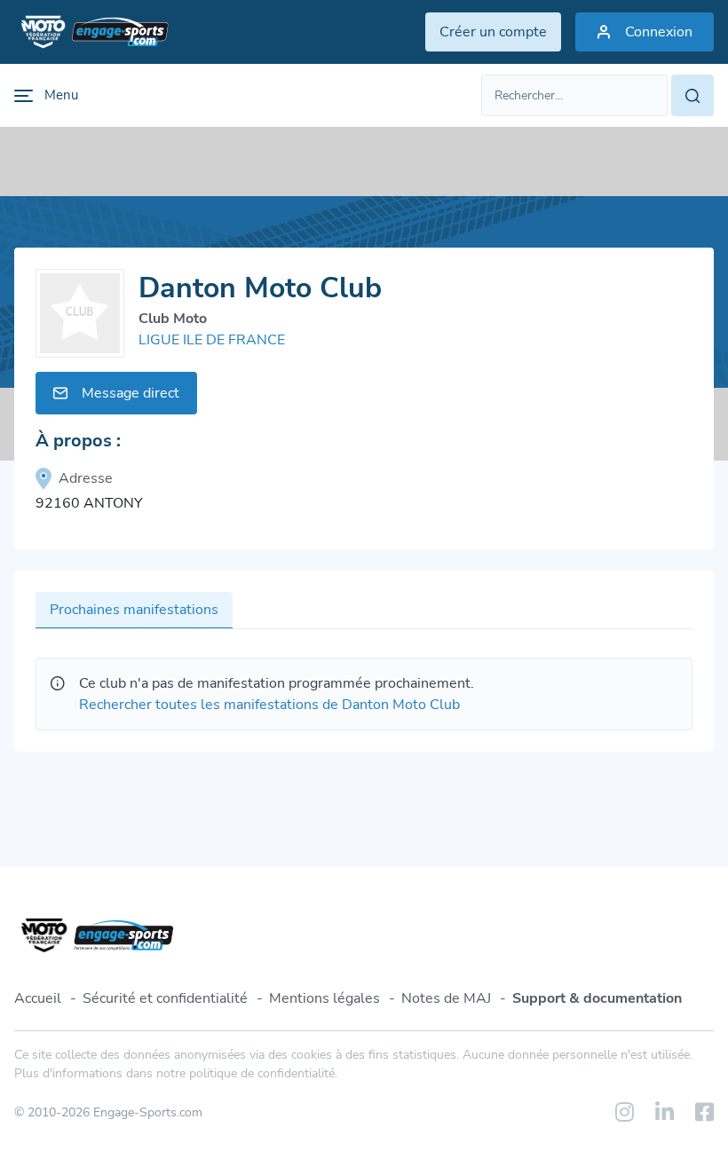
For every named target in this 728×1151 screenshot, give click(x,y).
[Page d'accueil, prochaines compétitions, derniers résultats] (91, 32)
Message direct (130, 393)
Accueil (37, 998)
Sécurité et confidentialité (165, 998)
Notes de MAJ (446, 998)
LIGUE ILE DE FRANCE (211, 340)
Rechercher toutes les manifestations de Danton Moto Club (269, 704)
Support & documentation (597, 998)
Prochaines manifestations (134, 609)
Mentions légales (324, 998)
